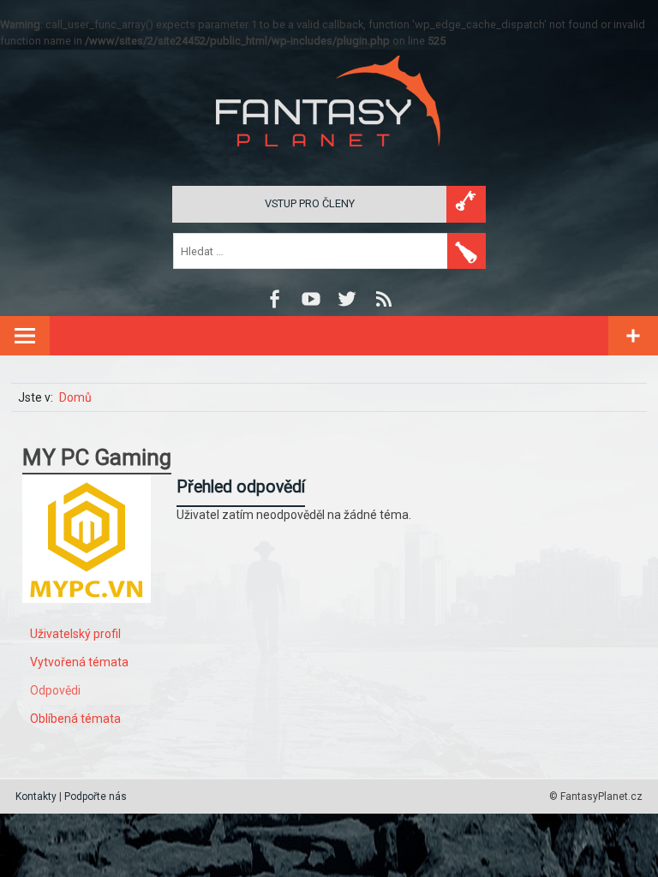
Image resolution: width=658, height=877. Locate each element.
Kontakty (36, 796)
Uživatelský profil (75, 634)
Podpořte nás (95, 796)
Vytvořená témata (79, 662)
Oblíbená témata (75, 718)
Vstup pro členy (310, 203)
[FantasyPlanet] (329, 160)
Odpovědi (55, 690)
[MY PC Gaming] (86, 616)
